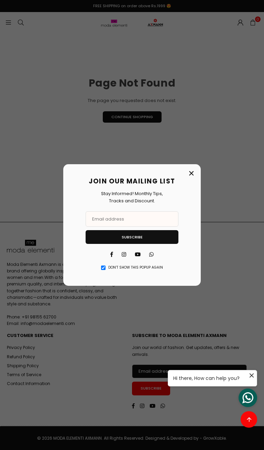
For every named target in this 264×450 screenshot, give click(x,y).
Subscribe (132, 237)
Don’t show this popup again (135, 267)
